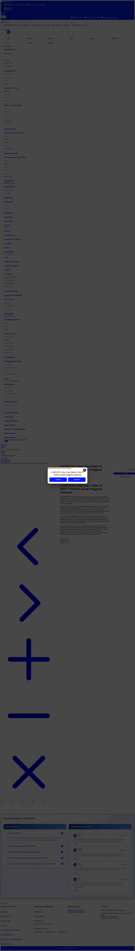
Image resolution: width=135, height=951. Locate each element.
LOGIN (58, 479)
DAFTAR (77, 479)
